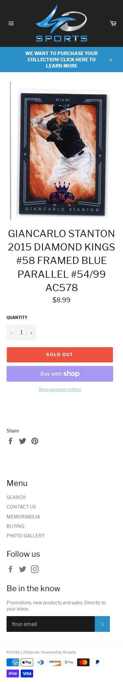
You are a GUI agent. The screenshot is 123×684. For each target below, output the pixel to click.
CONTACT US (21, 507)
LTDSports (30, 652)
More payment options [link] (60, 389)
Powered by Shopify (58, 652)
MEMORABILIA (23, 516)
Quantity (17, 317)
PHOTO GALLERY (26, 535)
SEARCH (16, 497)
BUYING (15, 526)
